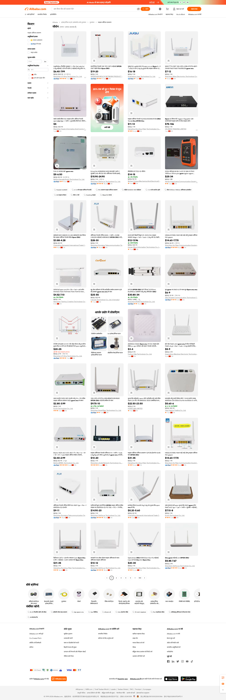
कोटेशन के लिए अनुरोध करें (105, 638)
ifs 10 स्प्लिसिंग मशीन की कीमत (38, 612)
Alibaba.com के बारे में (36, 629)
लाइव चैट (135, 638)
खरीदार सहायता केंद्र (139, 634)
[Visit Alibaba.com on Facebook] (168, 661)
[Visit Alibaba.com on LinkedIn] (173, 661)
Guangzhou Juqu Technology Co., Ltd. (141, 76)
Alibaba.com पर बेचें (173, 634)
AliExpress (79, 689)
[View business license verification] (134, 696)
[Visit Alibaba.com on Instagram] (182, 661)
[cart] (168, 9)
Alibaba (55, 22)
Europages (147, 689)
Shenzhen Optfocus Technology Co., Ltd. (105, 181)
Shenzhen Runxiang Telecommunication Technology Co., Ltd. (107, 245)
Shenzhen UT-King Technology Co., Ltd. (67, 76)
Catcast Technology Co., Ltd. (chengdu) (105, 300)
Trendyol (138, 689)
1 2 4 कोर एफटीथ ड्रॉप (154, 190)
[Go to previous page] (107, 578)
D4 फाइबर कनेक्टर (61, 195)
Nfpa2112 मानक (107, 195)
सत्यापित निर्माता (102, 634)
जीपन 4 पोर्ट (76, 195)
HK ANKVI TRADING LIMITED (175, 129)
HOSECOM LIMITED (135, 408)
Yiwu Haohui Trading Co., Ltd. (175, 410)
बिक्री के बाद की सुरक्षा (70, 647)
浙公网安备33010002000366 (151, 696)
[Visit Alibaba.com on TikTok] (191, 661)
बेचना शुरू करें (171, 638)
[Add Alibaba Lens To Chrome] (59, 678)
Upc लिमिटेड (94, 612)
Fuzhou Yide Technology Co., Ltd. (140, 354)
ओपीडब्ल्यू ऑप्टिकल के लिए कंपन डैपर (180, 612)
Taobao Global (123, 689)
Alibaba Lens (39, 679)
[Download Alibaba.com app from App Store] (171, 678)
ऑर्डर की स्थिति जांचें (173, 643)
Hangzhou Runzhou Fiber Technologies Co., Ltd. (144, 129)
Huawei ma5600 (61, 190)
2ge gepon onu (79, 612)
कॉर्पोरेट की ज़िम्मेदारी (35, 643)
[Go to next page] (144, 578)
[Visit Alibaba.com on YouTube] (187, 661)
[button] (138, 9)
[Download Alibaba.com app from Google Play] (189, 678)
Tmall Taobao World (101, 689)
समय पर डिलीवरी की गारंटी (71, 643)
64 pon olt (107, 612)
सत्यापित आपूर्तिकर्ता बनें (173, 647)
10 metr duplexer (140, 612)
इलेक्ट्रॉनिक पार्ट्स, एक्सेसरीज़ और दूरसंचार (73, 22)
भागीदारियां (170, 652)
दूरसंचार (92, 22)
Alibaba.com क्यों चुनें (36, 634)
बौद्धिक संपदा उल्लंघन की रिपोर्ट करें (142, 652)
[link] (223, 678)
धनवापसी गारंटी (68, 638)
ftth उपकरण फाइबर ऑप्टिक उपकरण (107, 190)
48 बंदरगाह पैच (34, 617)
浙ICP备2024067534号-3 (173, 696)
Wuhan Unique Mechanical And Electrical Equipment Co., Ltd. (144, 181)
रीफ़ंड (134, 647)
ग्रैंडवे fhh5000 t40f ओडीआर (132, 190)
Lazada (113, 689)
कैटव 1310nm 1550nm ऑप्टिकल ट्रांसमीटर (179, 190)
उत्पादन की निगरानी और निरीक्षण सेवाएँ (75, 652)
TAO (131, 689)
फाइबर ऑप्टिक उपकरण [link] (104, 22)
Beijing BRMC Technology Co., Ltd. (66, 463)
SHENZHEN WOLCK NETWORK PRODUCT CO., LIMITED (107, 76)
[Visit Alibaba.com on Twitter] (177, 661)
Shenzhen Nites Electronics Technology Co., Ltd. (181, 76)
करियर (31, 647)
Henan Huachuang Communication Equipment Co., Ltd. (181, 181)
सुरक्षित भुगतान (68, 634)
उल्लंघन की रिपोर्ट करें (139, 656)
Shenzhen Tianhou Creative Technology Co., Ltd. (69, 301)
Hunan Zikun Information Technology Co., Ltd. (144, 247)
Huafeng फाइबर (91, 195)
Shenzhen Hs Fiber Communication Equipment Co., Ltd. (181, 245)
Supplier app (123, 679)
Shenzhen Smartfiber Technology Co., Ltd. (106, 410)
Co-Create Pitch (35, 638)
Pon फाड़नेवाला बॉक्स (158, 612)
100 (140, 578)
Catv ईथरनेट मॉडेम (123, 612)
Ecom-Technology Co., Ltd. (63, 408)
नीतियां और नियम (69, 656)
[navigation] (38, 300)
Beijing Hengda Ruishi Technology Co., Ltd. (69, 179)
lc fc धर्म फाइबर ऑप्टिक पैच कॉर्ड (82, 190)
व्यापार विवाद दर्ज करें (138, 643)
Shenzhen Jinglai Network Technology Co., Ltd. (107, 463)
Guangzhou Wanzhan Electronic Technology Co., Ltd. (181, 354)
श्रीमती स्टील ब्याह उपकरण (60, 612)
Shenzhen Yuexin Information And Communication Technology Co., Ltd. (69, 129)
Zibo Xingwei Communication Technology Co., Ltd (181, 297)
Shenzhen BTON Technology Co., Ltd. (141, 301)
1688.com (88, 689)
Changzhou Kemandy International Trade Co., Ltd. (69, 245)
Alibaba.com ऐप (136, 679)
